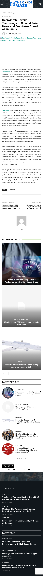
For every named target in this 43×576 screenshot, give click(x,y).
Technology (11, 13)
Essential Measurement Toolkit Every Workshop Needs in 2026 (21, 366)
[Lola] (4, 33)
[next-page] (7, 373)
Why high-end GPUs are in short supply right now (21, 323)
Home (4, 13)
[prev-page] (3, 373)
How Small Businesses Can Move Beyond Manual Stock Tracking (26, 436)
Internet (5, 494)
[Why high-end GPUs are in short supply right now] (21, 306)
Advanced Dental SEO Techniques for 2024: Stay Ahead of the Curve (11, 206)
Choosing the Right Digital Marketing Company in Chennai (33, 206)
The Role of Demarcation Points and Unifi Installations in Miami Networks (20, 498)
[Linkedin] (14, 469)
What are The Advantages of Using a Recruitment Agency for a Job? (18, 510)
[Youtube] (29, 469)
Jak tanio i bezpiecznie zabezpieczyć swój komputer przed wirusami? (27, 450)
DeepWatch (6, 71)
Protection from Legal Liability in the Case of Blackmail (21, 522)
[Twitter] (24, 469)
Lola (9, 33)
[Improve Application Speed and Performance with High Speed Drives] (21, 264)
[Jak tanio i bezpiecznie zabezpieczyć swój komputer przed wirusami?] (8, 449)
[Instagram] (9, 469)
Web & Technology (21, 319)
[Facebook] (4, 469)
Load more (20, 458)
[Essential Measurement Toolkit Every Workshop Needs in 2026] (21, 349)
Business (21, 361)
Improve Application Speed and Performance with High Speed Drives (21, 281)
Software (18, 445)
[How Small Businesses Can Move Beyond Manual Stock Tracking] (8, 435)
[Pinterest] (19, 469)
